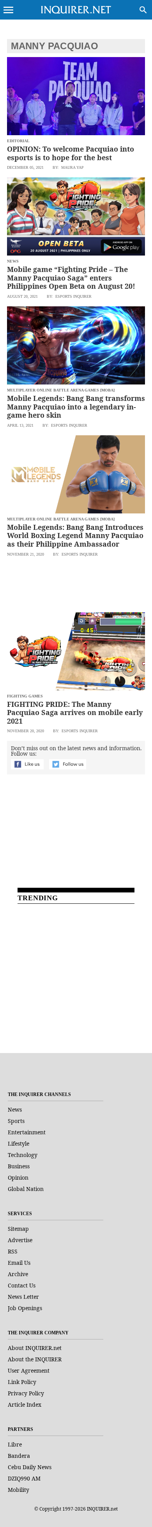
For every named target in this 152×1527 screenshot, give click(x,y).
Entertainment (27, 1132)
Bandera (19, 1455)
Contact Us (21, 1285)
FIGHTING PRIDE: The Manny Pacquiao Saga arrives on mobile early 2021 (75, 712)
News (15, 1109)
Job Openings (25, 1308)
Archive (18, 1274)
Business (19, 1166)
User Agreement (28, 1370)
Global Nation (26, 1189)
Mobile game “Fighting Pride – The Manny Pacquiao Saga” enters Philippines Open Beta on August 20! (71, 278)
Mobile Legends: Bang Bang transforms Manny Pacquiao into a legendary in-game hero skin (76, 406)
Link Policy (22, 1382)
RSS (13, 1251)
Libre (15, 1444)
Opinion (18, 1177)
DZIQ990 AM (24, 1478)
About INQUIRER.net (35, 1348)
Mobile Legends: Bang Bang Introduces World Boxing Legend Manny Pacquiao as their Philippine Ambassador (75, 535)
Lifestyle (18, 1143)
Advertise (20, 1240)
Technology (22, 1155)
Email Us (19, 1262)
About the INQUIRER (35, 1359)
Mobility (18, 1489)
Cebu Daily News (29, 1467)
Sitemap (18, 1228)
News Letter (23, 1296)
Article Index (24, 1404)
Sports (16, 1121)
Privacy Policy (26, 1393)
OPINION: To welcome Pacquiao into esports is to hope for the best (70, 153)
